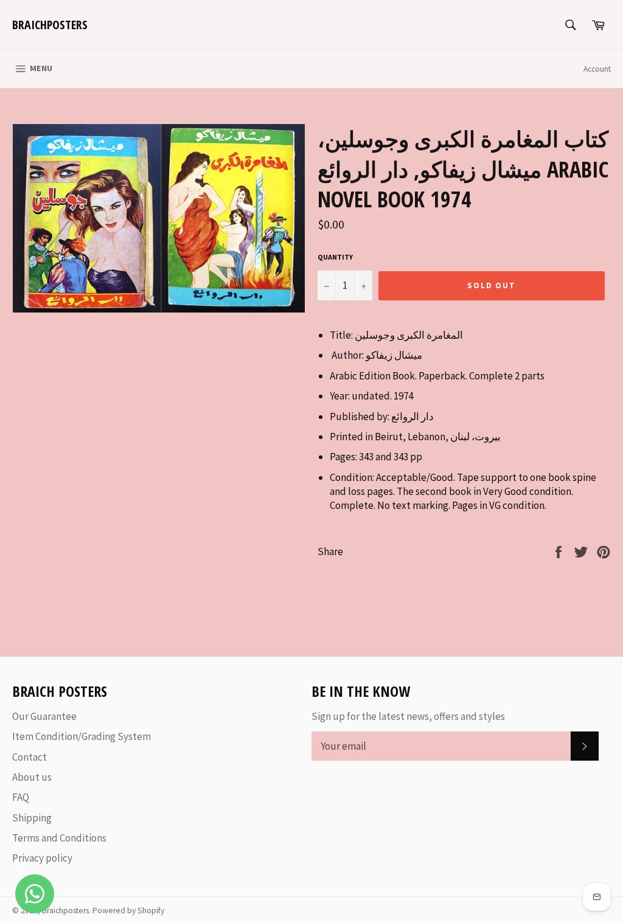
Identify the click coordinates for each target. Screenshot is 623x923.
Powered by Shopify (128, 910)
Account (597, 69)
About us (32, 777)
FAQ (20, 797)
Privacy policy (42, 858)
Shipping (32, 817)
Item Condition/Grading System (81, 736)
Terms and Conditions (59, 838)
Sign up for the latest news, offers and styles (408, 716)
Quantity (335, 256)
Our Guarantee (44, 716)
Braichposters (50, 24)
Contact (29, 757)
